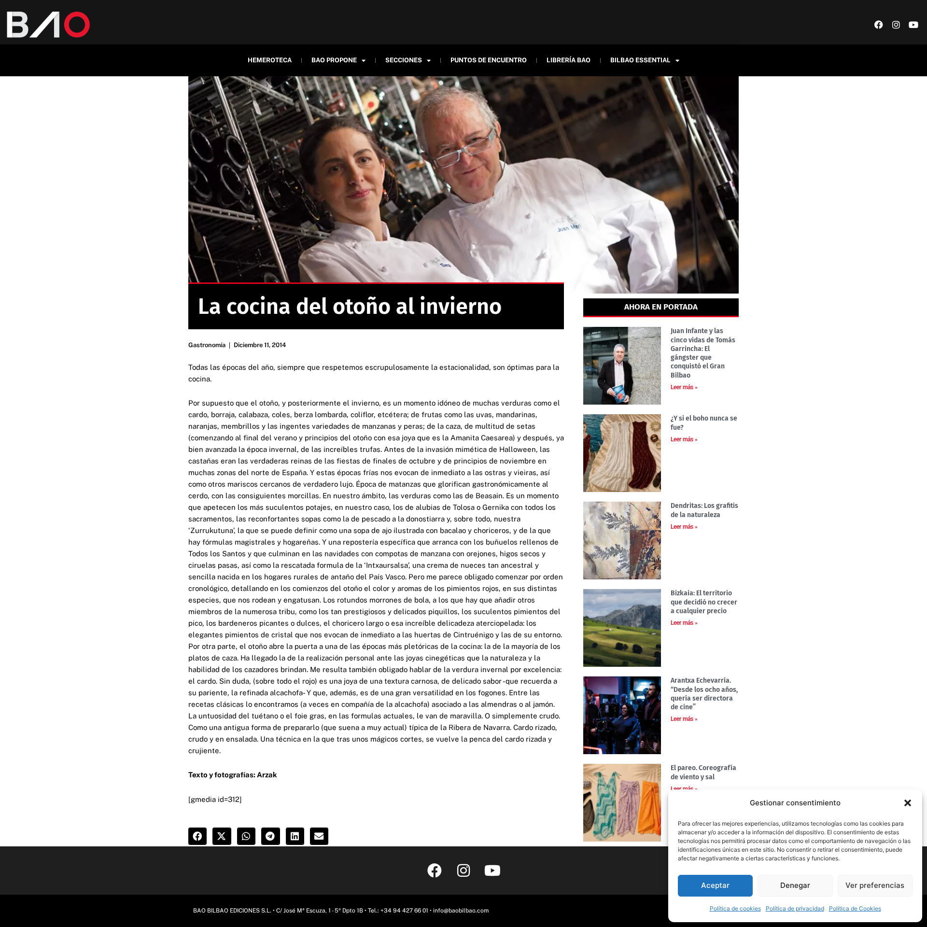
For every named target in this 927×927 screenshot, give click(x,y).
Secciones (403, 60)
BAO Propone (334, 60)
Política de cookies (735, 908)
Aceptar (715, 885)
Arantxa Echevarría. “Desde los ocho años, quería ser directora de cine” (704, 693)
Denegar (795, 885)
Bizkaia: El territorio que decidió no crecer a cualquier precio (704, 602)
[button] (908, 803)
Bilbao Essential (640, 60)
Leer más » (684, 387)
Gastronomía (206, 345)
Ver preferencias (874, 885)
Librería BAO (568, 60)
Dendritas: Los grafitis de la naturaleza (704, 510)
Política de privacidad (795, 908)
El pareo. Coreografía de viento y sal (703, 772)
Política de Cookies (855, 908)
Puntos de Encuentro (488, 60)
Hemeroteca (270, 60)
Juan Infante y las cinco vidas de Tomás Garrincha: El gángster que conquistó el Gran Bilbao (703, 353)
